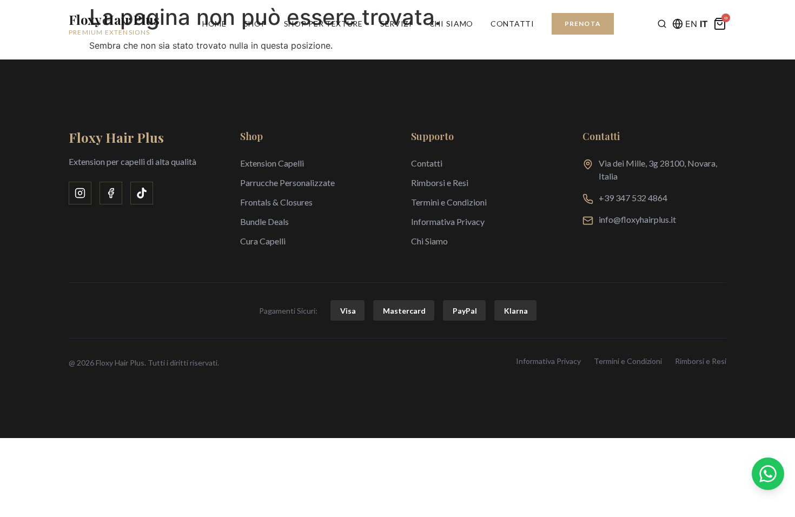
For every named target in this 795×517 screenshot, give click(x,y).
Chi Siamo (451, 23)
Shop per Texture (323, 23)
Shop (255, 23)
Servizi (396, 23)
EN (691, 23)
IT (704, 23)
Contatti (512, 23)
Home (214, 23)
